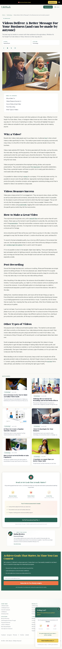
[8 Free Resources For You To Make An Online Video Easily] (16, 384)
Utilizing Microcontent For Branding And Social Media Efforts (45, 399)
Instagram (9, 634)
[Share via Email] (15, 48)
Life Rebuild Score (5, 607)
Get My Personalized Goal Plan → (31, 520)
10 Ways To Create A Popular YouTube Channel (14, 430)
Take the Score (48, 7)
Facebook (3, 634)
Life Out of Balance (5, 624)
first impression (35, 167)
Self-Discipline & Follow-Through (8, 620)
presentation (14, 223)
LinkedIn (27, 634)
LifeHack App (35, 605)
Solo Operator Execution (6, 628)
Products (35, 603)
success (49, 361)
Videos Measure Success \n (13, 101)
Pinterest (15, 634)
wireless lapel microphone (15, 245)
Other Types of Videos (12, 109)
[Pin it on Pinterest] (7, 48)
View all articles (17, 544)
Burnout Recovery (5, 618)
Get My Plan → (52, 2)
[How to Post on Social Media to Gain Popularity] (16, 444)
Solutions (4, 616)
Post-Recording (10, 107)
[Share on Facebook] (3, 48)
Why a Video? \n (10, 98)
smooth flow (33, 218)
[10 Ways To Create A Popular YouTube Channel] (16, 416)
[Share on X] (11, 48)
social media (23, 205)
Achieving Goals (4, 613)
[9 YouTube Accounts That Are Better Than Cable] (46, 446)
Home (3, 15)
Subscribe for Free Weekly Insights (31, 583)
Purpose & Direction (5, 622)
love (46, 138)
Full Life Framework (5, 609)
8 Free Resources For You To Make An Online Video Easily (15, 395)
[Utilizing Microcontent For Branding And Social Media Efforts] (46, 386)
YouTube (22, 634)
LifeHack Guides (4, 605)
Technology (9, 15)
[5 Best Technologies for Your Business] (46, 416)
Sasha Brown (7, 43)
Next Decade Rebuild (5, 626)
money (26, 176)
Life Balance (4, 611)
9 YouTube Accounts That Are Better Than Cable (43, 460)
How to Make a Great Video (13, 104)
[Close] (59, 2)
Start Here (4, 603)
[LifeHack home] (6, 7)
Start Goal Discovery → (47, 640)
